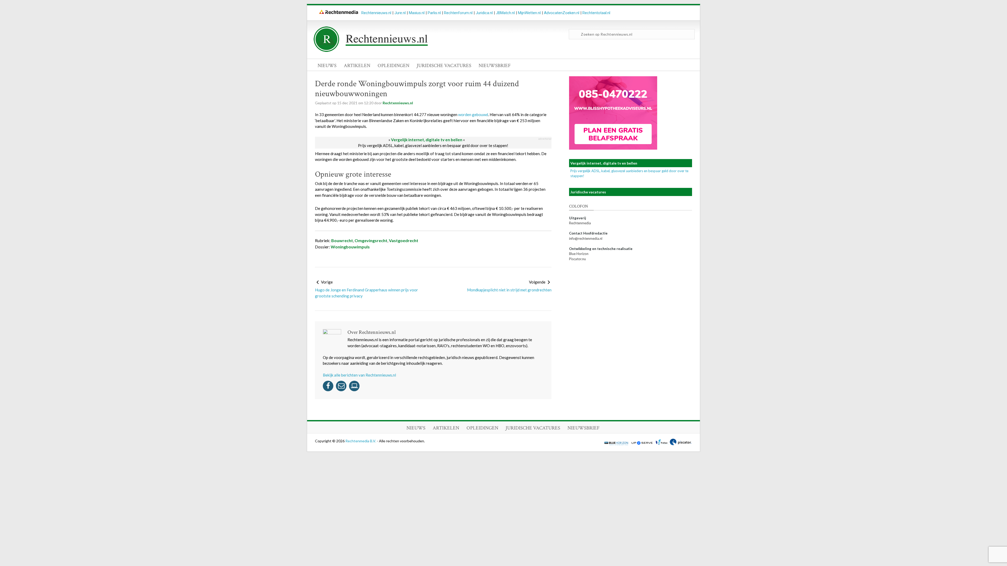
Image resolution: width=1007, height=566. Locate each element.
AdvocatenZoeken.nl (561, 12)
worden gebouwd (473, 114)
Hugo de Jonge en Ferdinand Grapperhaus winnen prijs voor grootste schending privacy (366, 292)
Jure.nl (400, 12)
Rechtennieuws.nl (376, 12)
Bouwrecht (342, 240)
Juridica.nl (484, 12)
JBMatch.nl (505, 12)
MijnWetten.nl (529, 12)
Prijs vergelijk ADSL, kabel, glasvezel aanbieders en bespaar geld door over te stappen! (433, 145)
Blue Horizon (578, 254)
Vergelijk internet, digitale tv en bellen (426, 139)
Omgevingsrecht (371, 240)
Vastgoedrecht (403, 240)
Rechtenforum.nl (458, 12)
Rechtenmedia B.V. (361, 441)
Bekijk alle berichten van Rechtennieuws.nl (359, 375)
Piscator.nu (577, 259)
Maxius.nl (417, 12)
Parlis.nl (434, 12)
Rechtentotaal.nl (596, 12)
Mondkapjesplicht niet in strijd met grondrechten (509, 289)
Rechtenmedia (580, 223)
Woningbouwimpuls (350, 246)
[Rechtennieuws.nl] (370, 50)
